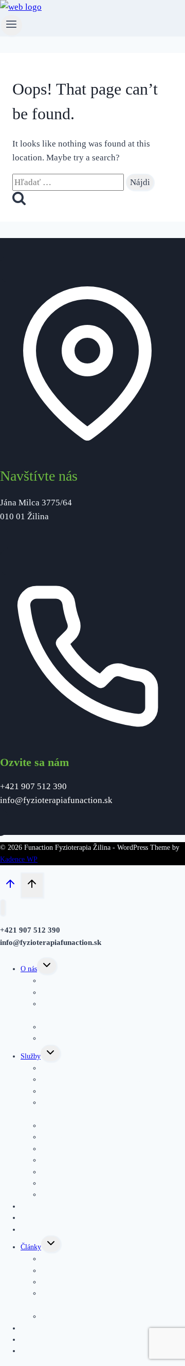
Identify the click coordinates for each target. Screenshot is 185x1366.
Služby (31, 1056)
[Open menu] (11, 25)
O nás (29, 969)
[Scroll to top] (10, 886)
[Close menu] (3, 907)
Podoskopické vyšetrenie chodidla (90, 1172)
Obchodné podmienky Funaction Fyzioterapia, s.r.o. (108, 1009)
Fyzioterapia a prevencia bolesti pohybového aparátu (106, 1298)
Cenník (31, 1229)
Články (31, 1247)
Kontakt (32, 1351)
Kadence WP (19, 859)
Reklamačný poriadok (72, 1038)
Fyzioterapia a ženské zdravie (83, 1316)
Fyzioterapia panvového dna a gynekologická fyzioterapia (106, 1108)
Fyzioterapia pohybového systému (90, 1079)
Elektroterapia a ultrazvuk (79, 1194)
